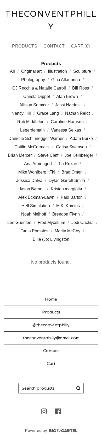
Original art (31, 71)
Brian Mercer (20, 155)
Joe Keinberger (79, 155)
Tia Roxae (67, 163)
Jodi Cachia (82, 222)
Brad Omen (72, 172)
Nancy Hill (21, 113)
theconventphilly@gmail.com (51, 338)
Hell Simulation (35, 205)
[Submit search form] (78, 388)
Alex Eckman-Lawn (36, 197)
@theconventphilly (51, 325)
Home (51, 299)
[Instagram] (44, 411)
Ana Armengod (38, 163)
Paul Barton (72, 197)
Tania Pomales (34, 231)
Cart (51, 363)
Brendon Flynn (66, 214)
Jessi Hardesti (68, 105)
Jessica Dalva (29, 180)
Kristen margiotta (66, 189)
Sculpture (82, 71)
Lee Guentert (19, 222)
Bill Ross (80, 88)
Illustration (57, 71)
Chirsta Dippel (36, 96)
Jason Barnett (31, 189)
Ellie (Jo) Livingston (51, 239)
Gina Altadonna (65, 79)
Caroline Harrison (67, 121)
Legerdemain (32, 130)
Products (24, 46)
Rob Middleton (30, 121)
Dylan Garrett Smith (67, 180)
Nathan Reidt (77, 113)
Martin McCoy (67, 231)
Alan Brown (67, 96)
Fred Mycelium (51, 222)
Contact (54, 46)
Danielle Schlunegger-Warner (36, 138)
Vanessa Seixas (66, 130)
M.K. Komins (68, 205)
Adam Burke (81, 138)
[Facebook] (58, 411)
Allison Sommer (34, 105)
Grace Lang (48, 113)
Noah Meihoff (33, 214)
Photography (33, 79)
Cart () (80, 46)
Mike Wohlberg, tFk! (36, 172)
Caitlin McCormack (32, 147)
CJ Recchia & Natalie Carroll (39, 88)
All (12, 71)
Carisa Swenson (71, 147)
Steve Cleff (48, 155)
